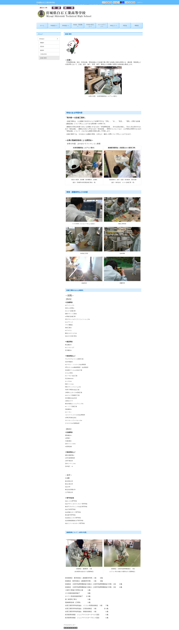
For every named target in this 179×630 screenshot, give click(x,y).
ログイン (140, 2)
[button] (65, 25)
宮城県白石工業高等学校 (45, 2)
